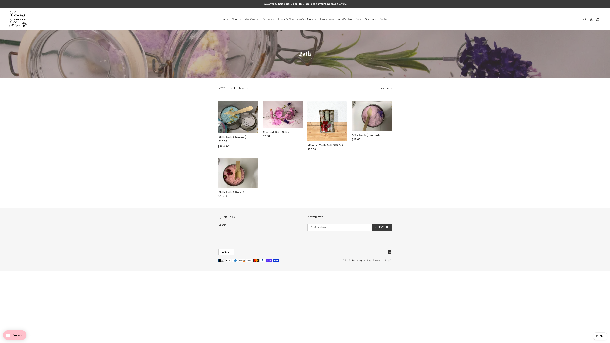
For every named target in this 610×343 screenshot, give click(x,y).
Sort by (222, 88)
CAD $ (225, 252)
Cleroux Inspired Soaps (362, 260)
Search (222, 225)
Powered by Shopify (382, 260)
